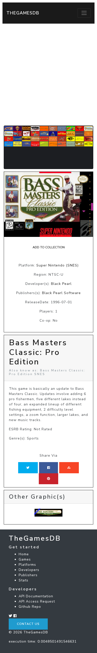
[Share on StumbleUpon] (69, 467)
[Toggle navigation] (84, 12)
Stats (23, 580)
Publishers (28, 575)
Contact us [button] (28, 624)
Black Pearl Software (61, 293)
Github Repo (30, 606)
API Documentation (36, 596)
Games (25, 559)
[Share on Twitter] (28, 467)
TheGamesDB (22, 13)
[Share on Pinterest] (48, 478)
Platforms (27, 564)
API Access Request (37, 601)
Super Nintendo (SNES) (57, 265)
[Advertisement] (48, 74)
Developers (29, 569)
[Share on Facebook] (48, 467)
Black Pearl (61, 283)
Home (24, 554)
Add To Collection (49, 247)
